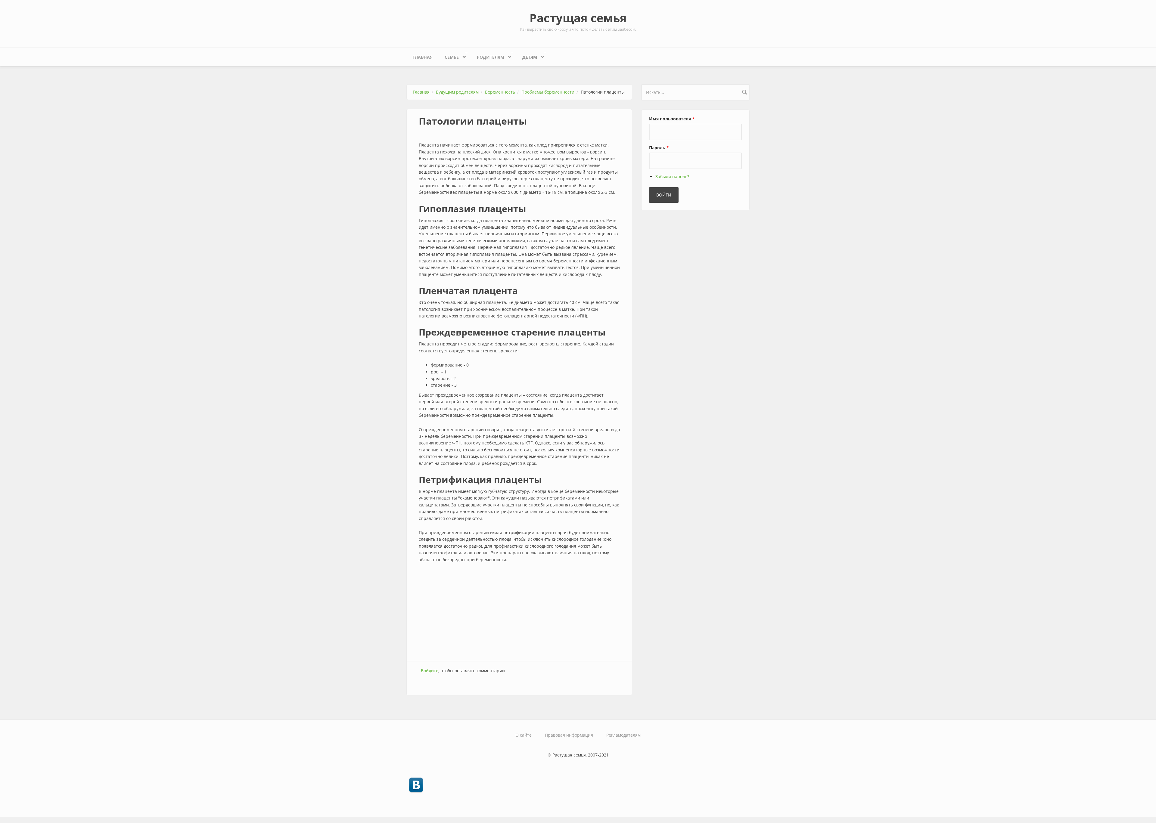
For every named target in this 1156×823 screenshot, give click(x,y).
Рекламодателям (623, 735)
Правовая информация (569, 735)
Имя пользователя (672, 119)
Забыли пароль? (672, 176)
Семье (449, 55)
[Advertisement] (519, 613)
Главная (422, 57)
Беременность (500, 92)
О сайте (523, 735)
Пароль (659, 147)
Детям (526, 55)
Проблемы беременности (547, 92)
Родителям (487, 55)
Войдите (429, 670)
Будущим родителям (457, 92)
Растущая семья (578, 17)
